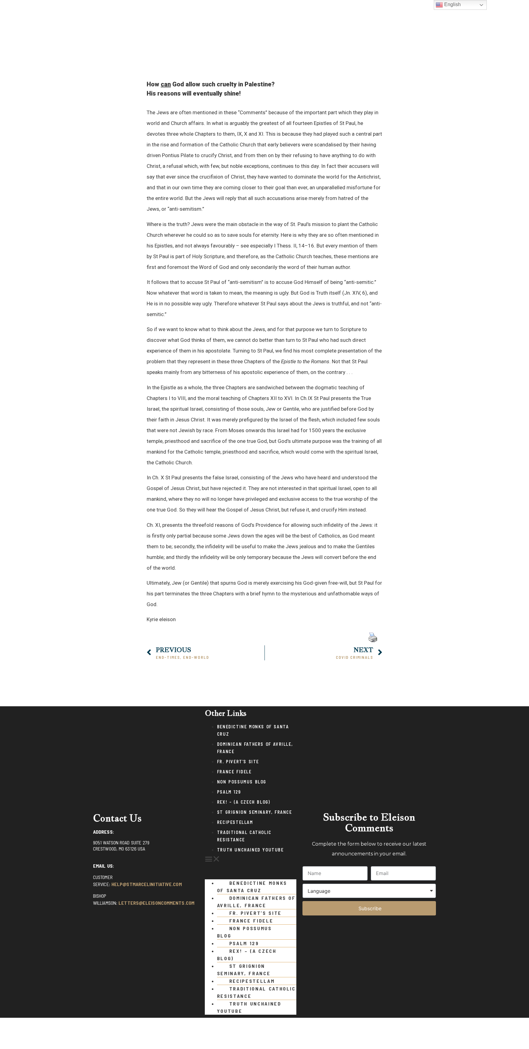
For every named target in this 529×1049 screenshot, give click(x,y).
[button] (250, 859)
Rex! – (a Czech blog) (243, 802)
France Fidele (234, 771)
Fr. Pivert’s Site (238, 761)
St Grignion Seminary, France (254, 812)
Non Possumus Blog (241, 781)
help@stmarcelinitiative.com (146, 884)
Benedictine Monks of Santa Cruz (252, 886)
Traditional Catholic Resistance (256, 992)
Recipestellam (235, 822)
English (452, 4)
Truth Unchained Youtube (250, 849)
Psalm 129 (229, 791)
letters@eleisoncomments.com (156, 903)
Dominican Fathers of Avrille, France (256, 901)
